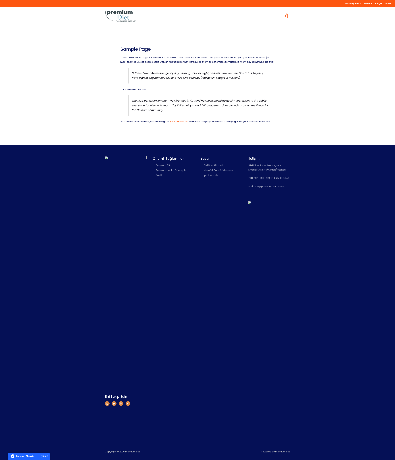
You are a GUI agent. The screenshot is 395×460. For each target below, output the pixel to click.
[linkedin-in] (122, 403)
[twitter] (115, 403)
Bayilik (388, 3)
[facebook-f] (128, 403)
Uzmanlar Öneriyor (373, 3)
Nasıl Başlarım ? (353, 3)
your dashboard (179, 121)
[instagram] (108, 403)
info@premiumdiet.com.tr (269, 186)
